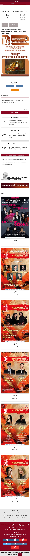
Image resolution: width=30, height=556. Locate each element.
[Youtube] (23, 540)
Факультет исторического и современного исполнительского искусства (12, 101)
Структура (15, 510)
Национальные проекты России (11, 515)
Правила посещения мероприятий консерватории (14, 159)
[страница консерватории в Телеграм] (7, 540)
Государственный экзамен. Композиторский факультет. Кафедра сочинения (18, 122)
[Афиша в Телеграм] (15, 547)
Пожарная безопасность (10, 517)
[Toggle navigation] (27, 7)
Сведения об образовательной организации (15, 513)
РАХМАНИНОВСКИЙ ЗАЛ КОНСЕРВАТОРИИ (14, 11)
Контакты (15, 520)
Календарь (14, 24)
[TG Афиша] (15, 540)
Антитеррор (24, 515)
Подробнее (14, 554)
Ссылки (19, 517)
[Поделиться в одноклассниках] (15, 90)
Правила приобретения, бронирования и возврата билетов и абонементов (14, 163)
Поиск (5, 24)
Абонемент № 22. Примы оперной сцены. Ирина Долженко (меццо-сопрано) (17, 135)
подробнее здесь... (25, 109)
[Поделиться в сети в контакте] (10, 86)
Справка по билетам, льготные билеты (11, 168)
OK (19, 554)
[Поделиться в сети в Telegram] (19, 86)
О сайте (24, 517)
